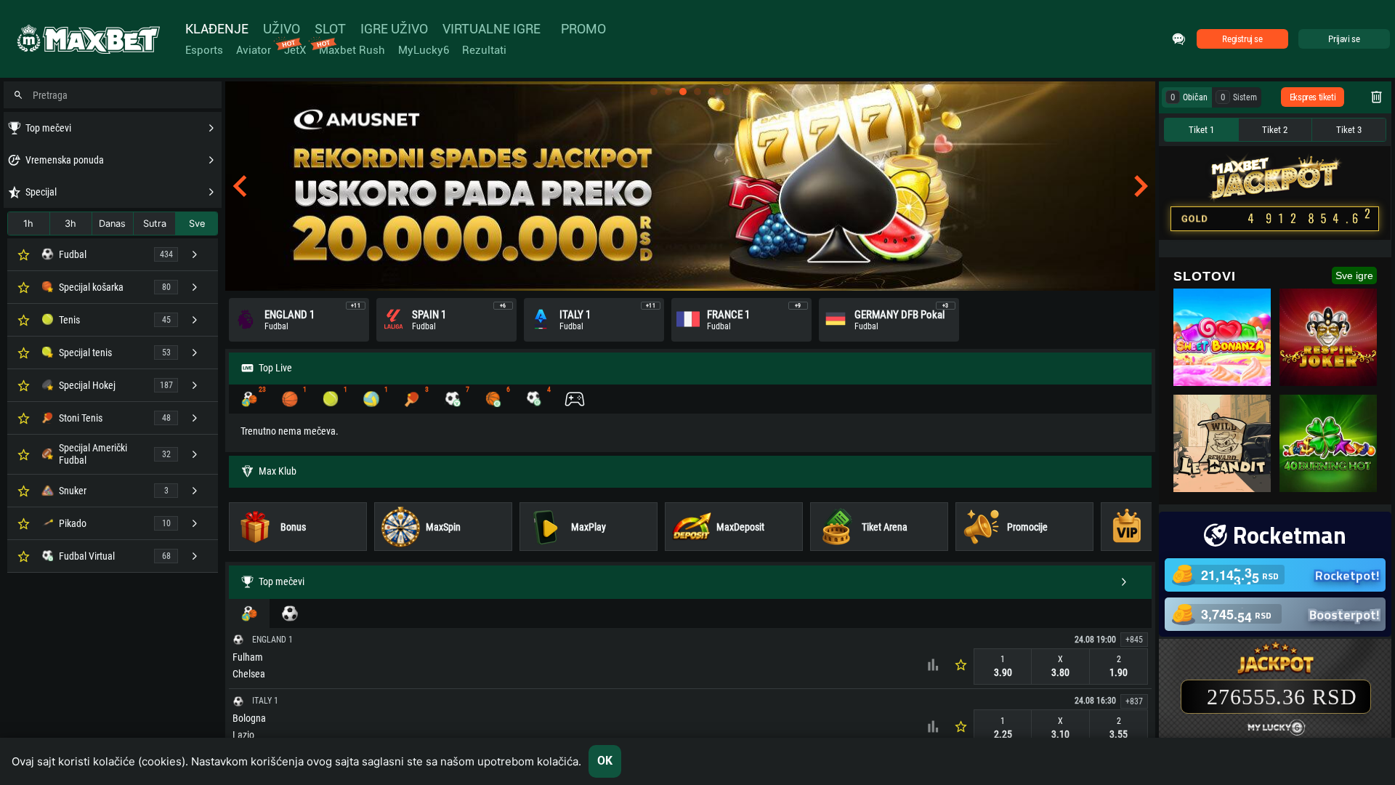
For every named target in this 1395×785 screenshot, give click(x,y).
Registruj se (1242, 38)
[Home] (87, 39)
